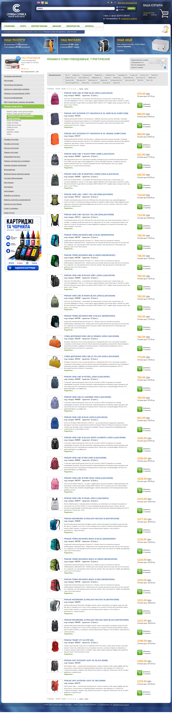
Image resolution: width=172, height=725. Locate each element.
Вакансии (57, 26)
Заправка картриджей (13, 76)
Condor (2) (133, 75)
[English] (38, 3)
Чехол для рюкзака (14, 121)
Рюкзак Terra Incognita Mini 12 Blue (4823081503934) (89, 235)
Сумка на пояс (12, 127)
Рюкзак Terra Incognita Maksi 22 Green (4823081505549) (90, 559)
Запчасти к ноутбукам (13, 204)
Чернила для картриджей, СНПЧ (17, 93)
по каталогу (122, 7)
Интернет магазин (39, 26)
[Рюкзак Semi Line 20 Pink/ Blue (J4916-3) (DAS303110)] (55, 104)
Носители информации (13, 98)
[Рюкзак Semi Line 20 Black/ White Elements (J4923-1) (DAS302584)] (55, 449)
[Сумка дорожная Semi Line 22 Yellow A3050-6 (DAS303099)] (55, 367)
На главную (8, 32)
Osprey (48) (69, 80)
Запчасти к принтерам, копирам (16, 89)
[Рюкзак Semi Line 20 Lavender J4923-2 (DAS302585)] (55, 408)
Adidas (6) (76, 75)
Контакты (89, 26)
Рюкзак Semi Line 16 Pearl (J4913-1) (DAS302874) (86, 498)
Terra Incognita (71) (71, 83)
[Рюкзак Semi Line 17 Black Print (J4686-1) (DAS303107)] (55, 165)
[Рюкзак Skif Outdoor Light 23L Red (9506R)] (55, 692)
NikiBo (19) (152, 77)
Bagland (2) (98, 75)
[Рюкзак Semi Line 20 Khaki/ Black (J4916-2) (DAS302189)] (55, 307)
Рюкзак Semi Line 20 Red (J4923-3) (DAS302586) (85, 458)
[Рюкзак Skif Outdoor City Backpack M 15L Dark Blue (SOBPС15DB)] (55, 124)
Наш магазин (81, 40)
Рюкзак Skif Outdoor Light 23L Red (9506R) (84, 681)
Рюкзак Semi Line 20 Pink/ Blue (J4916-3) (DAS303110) (88, 93)
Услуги (23, 26)
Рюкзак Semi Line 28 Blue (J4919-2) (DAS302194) (85, 417)
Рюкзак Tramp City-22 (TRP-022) (79, 640)
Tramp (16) (85, 83)
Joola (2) (107, 77)
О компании (9, 26)
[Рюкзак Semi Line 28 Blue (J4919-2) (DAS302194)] (55, 428)
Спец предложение (30, 58)
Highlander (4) (96, 77)
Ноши (9, 134)
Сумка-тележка (12, 123)
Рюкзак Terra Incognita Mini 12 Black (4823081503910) (89, 316)
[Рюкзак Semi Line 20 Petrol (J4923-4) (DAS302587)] (55, 388)
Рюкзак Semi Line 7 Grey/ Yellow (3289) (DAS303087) (88, 194)
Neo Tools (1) (140, 77)
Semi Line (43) (130, 80)
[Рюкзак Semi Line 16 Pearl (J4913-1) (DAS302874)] (55, 509)
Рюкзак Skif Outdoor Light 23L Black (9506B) (86, 660)
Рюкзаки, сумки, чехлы (35, 32)
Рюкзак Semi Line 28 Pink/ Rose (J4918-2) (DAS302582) (88, 478)
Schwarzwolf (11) (116, 80)
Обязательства (73, 26)
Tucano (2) (95, 83)
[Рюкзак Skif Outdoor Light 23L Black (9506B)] (55, 671)
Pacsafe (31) (81, 80)
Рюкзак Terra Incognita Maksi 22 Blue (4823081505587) (90, 539)
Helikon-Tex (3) (70, 77)
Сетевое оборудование (13, 178)
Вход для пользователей (127, 2)
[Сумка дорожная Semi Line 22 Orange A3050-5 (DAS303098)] (55, 347)
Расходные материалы (13, 85)
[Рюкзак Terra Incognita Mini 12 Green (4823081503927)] (55, 266)
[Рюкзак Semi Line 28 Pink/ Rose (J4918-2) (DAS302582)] (55, 489)
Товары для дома (11, 152)
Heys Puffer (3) (84, 77)
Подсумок (10, 130)
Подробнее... (69, 107)
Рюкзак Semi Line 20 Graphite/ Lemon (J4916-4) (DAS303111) (91, 174)
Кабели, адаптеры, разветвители (17, 200)
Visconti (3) (106, 83)
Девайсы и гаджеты (12, 195)
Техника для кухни (11, 144)
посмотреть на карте (129, 18)
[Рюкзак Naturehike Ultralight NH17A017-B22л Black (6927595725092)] (55, 631)
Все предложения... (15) (30, 71)
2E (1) (67, 75)
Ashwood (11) (87, 75)
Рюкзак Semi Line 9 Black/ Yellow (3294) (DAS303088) (89, 215)
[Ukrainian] (46, 3)
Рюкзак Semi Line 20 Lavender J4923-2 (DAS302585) (87, 397)
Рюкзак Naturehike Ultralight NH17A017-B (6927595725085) (91, 600)
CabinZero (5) (110, 75)
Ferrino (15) (144, 75)
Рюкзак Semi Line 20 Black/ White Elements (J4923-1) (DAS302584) (95, 438)
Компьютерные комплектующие (17, 174)
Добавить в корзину (147, 105)
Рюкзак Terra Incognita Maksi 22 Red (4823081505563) (89, 579)
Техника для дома (11, 140)
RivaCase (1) (92, 80)
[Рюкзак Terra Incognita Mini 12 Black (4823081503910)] (55, 327)
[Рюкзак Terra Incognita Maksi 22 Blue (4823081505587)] (55, 550)
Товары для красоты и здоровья (17, 161)
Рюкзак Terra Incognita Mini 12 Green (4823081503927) (89, 255)
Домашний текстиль (12, 157)
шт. (153, 9)
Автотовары (9, 191)
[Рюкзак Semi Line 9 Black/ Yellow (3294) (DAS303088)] (55, 226)
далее (81, 88)
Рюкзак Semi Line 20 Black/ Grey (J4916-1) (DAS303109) (89, 275)
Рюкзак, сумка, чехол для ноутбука (20, 112)
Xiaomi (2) (116, 83)
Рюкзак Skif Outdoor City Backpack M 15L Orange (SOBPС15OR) (95, 134)
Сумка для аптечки (14, 125)
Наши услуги (26, 40)
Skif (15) (140, 80)
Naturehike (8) (128, 77)
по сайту (121, 9)
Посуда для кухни (11, 148)
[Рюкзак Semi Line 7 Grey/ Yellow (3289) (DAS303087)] (55, 205)
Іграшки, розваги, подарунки (15, 165)
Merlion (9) (117, 77)
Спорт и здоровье (11, 208)
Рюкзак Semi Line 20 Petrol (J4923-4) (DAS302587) (87, 377)
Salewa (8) (103, 80)
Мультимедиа (9, 170)
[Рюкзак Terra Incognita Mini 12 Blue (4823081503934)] (55, 246)
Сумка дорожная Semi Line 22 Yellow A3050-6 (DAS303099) (91, 356)
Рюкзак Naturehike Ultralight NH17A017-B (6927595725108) (91, 519)
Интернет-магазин (19, 32)
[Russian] (42, 3)
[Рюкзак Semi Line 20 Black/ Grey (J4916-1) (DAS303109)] (54, 286)
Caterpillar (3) (122, 75)
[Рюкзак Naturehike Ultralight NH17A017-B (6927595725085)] (55, 611)
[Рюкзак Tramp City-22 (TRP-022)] (55, 651)
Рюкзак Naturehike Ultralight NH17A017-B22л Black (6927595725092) (96, 620)
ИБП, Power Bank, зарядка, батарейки (19, 102)
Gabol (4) (154, 75)
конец (86, 88)
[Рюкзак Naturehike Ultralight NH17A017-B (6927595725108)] (55, 530)
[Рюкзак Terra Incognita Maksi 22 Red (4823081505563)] (55, 590)
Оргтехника (8, 81)
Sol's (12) (149, 80)
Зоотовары (8, 187)
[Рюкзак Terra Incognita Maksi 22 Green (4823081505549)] (55, 570)
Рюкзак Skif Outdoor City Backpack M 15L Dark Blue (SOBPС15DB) (96, 113)
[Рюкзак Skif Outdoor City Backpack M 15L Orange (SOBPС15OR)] (55, 144)
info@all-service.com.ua (121, 704)
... (77, 88)
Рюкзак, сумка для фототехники (19, 114)
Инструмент (9, 183)
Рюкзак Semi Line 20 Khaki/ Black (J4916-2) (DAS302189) (89, 296)
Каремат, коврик (13, 132)
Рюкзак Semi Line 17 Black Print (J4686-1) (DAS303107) (89, 154)
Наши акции (138, 40)
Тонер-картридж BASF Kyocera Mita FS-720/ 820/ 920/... (30, 62)
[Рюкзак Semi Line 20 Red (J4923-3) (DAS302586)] (55, 469)
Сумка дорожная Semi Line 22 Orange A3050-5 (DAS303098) (91, 336)
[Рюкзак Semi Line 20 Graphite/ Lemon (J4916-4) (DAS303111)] (55, 185)
